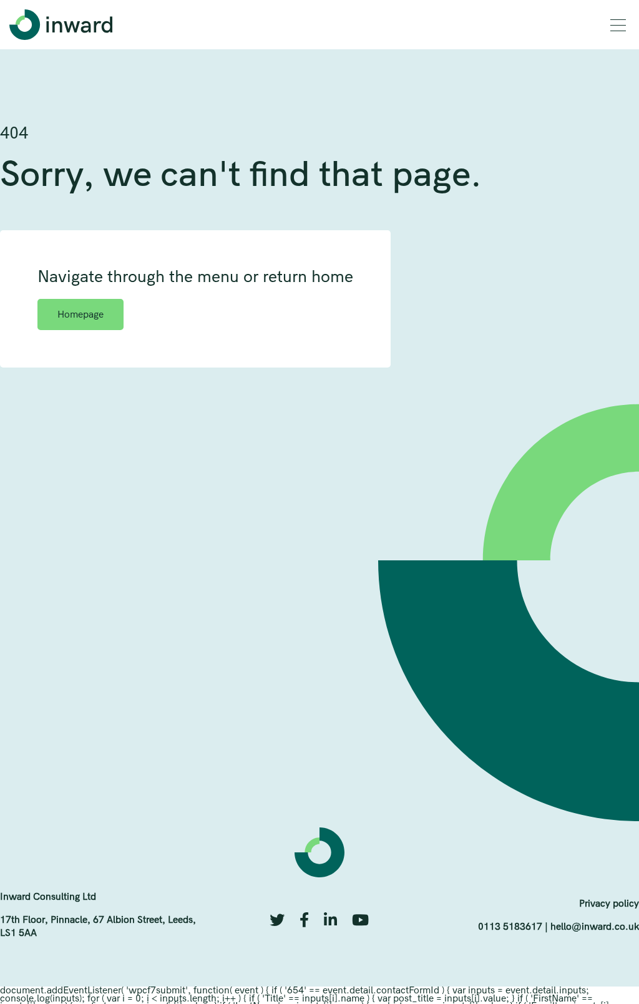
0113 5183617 (510, 926)
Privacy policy (609, 903)
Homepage (80, 314)
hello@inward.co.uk (594, 926)
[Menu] (618, 25)
